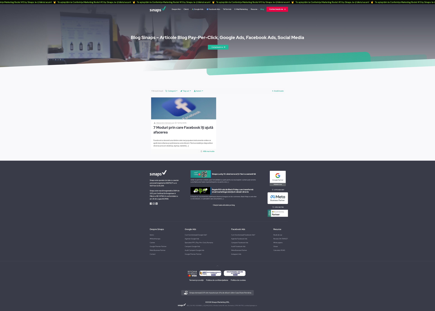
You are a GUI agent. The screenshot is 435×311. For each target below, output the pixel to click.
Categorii (172, 91)
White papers (278, 243)
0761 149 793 (279, 207)
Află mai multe (208, 151)
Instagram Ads (236, 254)
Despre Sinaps (157, 229)
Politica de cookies (238, 280)
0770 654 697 (279, 190)
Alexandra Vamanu (164, 123)
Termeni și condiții (196, 280)
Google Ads (190, 229)
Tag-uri (186, 91)
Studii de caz (277, 235)
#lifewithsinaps (155, 239)
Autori (198, 91)
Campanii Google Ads (192, 246)
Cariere (152, 243)
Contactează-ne (217, 47)
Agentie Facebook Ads (239, 239)
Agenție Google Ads (192, 239)
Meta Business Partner (158, 250)
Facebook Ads (238, 229)
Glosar (275, 246)
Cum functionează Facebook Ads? (243, 235)
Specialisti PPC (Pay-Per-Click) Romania (199, 243)
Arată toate (278, 91)
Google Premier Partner (158, 246)
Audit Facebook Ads (238, 246)
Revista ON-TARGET (280, 239)
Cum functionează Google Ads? (196, 235)
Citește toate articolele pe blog (224, 205)
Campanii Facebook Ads (239, 243)
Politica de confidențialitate (217, 280)
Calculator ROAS (279, 250)
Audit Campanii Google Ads (194, 250)
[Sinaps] (158, 9)
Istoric (152, 235)
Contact (152, 254)
